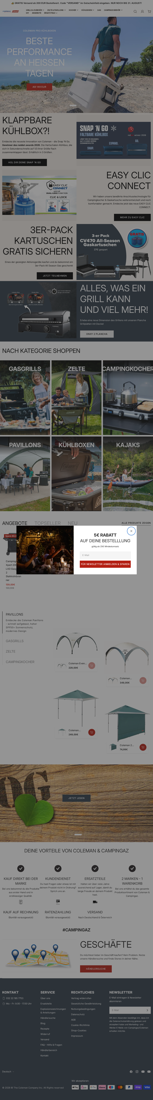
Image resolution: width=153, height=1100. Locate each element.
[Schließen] (131, 531)
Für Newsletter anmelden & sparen (105, 564)
